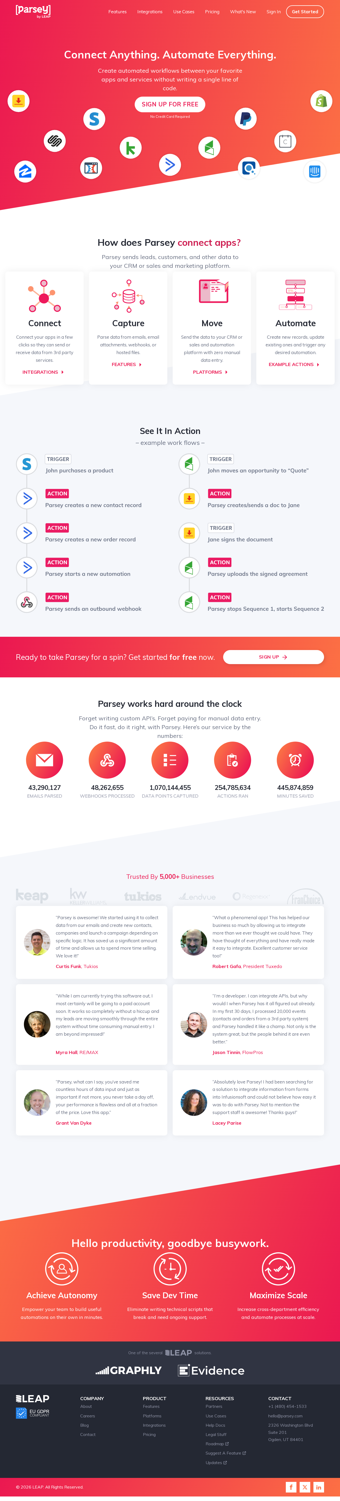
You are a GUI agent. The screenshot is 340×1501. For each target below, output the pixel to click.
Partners (214, 1406)
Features (117, 11)
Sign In (274, 11)
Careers (87, 1415)
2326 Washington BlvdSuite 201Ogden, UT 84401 (290, 1432)
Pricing (212, 11)
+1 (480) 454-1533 (287, 1406)
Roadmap (215, 1443)
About (86, 1406)
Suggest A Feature (223, 1453)
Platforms (152, 1415)
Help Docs (215, 1425)
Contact (88, 1434)
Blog (84, 1425)
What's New (243, 11)
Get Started (305, 11)
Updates (214, 1462)
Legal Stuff (216, 1434)
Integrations (150, 11)
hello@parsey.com (285, 1415)
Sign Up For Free (170, 104)
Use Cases (183, 11)
